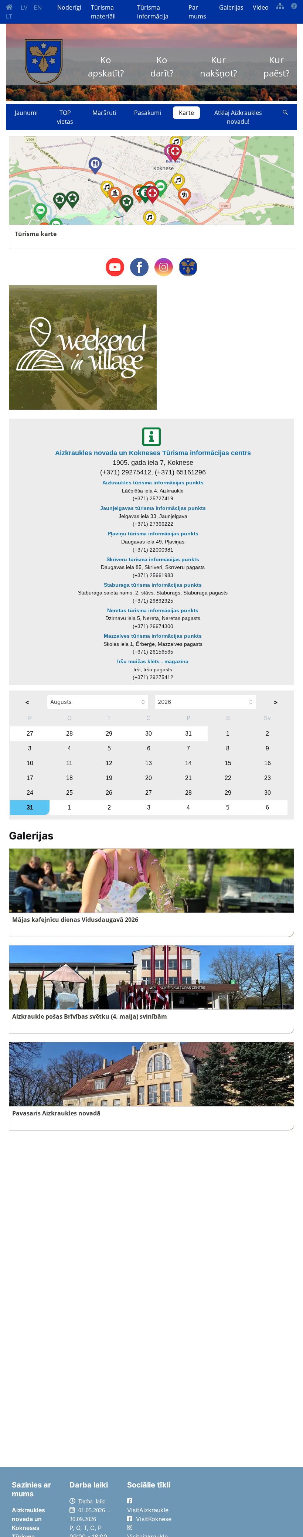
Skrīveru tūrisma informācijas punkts (152, 559)
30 (148, 733)
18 (69, 778)
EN (38, 7)
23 (267, 778)
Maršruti (104, 113)
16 (267, 763)
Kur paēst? (276, 66)
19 (109, 778)
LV (24, 7)
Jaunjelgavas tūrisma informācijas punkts (153, 508)
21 (188, 778)
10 (30, 763)
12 (109, 763)
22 (228, 778)
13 (148, 763)
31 (188, 733)
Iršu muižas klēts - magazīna (152, 661)
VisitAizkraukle (147, 1510)
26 (109, 793)
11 (69, 763)
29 (109, 733)
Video (261, 7)
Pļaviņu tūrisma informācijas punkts (153, 533)
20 (148, 778)
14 (188, 763)
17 (30, 778)
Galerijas (231, 7)
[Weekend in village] (83, 347)
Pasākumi (147, 113)
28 (69, 733)
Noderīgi (69, 7)
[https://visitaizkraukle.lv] (43, 61)
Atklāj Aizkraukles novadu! (238, 117)
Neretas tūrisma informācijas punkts (152, 610)
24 (30, 793)
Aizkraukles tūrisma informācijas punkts (153, 482)
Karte (186, 113)
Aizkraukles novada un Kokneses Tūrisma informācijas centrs (153, 453)
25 (69, 793)
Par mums (197, 11)
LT (9, 16)
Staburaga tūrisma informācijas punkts (153, 585)
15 (228, 763)
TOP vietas (65, 117)
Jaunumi (26, 113)
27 (30, 733)
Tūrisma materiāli (103, 11)
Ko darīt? (161, 66)
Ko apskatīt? (106, 66)
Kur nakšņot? (218, 66)
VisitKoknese (153, 1519)
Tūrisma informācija (152, 11)
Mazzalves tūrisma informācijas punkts (153, 636)
